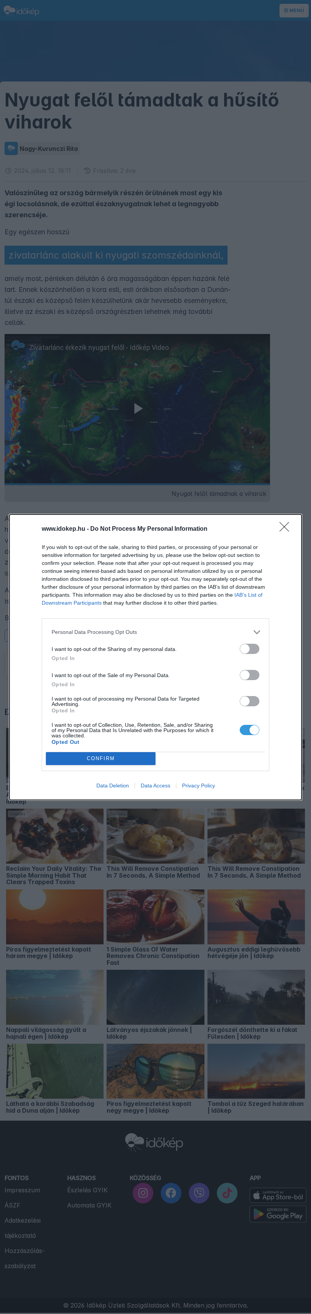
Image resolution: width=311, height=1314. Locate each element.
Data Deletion (112, 785)
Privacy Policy (198, 785)
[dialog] (155, 657)
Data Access (155, 785)
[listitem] (155, 632)
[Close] (287, 529)
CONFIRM (101, 758)
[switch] (249, 649)
